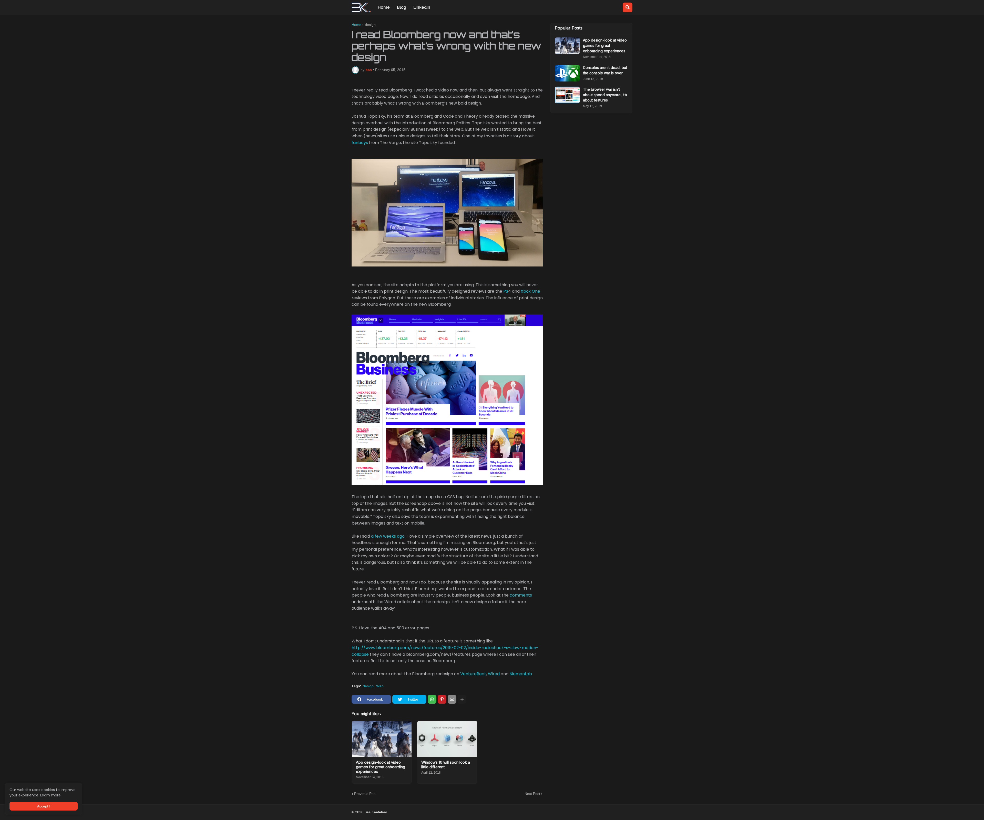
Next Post (532, 794)
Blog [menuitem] (401, 7)
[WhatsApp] (432, 699)
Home (356, 24)
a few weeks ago (388, 536)
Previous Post (365, 794)
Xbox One (530, 291)
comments (521, 595)
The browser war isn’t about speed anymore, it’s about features (605, 94)
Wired (494, 674)
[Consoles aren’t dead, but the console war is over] (567, 73)
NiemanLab (520, 674)
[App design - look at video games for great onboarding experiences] (382, 739)
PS (505, 291)
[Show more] (462, 699)
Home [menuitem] (384, 7)
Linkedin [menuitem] (421, 7)
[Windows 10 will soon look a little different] (447, 739)
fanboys (360, 143)
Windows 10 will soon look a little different (445, 764)
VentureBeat (473, 674)
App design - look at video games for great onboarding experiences (380, 767)
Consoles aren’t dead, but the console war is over (605, 70)
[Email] (452, 699)
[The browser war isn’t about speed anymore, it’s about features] (567, 95)
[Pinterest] (442, 699)
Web (380, 686)
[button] (627, 7)
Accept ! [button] (43, 806)
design (370, 24)
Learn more (50, 795)
